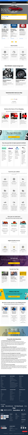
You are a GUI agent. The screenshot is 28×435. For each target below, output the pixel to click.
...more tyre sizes (21, 387)
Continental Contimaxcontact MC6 (14, 385)
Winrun (1, 377)
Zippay (9, 151)
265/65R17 (20, 381)
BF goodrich (2, 383)
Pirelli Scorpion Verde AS (12, 379)
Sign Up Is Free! (23, 312)
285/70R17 (20, 385)
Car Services (5, 225)
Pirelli (1, 378)
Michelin (2, 381)
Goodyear (2, 386)
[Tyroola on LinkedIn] (21, 428)
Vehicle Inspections (23, 226)
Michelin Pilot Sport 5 (12, 382)
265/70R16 (20, 382)
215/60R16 (20, 378)
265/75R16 (20, 384)
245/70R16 (20, 380)
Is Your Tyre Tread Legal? (4, 277)
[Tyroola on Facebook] (23, 428)
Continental (2, 384)
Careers (10, 416)
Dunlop (1, 385)
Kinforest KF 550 (12, 378)
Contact (16, 415)
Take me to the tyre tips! (14, 296)
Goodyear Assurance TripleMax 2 (13, 386)
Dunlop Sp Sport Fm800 (12, 387)
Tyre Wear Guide (22, 277)
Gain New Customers (5, 312)
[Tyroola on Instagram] (25, 428)
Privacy (11, 419)
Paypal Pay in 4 (16, 151)
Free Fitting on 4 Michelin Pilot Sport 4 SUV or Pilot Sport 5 (14, 0)
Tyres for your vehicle (14, 171)
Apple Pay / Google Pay (24, 152)
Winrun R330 (11, 377)
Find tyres (14, 263)
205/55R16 (20, 377)
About (10, 415)
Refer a (11, 420)
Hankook (2, 382)
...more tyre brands (3, 387)
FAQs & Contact (14, 333)
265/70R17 (20, 383)
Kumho (1, 379)
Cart (27, 1)
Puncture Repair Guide (13, 277)
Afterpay (3, 151)
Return (16, 418)
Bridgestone (2, 380)
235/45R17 (20, 379)
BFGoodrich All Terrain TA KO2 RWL (14, 383)
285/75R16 (20, 386)
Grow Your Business (14, 312)
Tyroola (23, 420)
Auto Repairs (14, 225)
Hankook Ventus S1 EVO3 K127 (13, 384)
